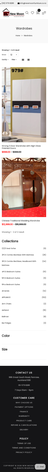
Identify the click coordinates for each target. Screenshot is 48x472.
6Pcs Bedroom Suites (11, 284)
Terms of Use (24, 443)
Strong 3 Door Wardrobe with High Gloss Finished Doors (21, 147)
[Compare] (30, 136)
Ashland (5, 310)
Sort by (4, 60)
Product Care (24, 420)
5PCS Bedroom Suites (11, 278)
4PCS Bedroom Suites (11, 271)
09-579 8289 (24, 385)
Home (18, 36)
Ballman (5, 316)
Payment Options (24, 407)
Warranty (24, 416)
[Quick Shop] (17, 136)
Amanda (5, 291)
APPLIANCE (6, 297)
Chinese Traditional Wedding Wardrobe (21, 221)
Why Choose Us (24, 402)
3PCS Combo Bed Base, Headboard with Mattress (19, 263)
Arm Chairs (6, 303)
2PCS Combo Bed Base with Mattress (18, 255)
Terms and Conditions (24, 447)
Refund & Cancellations (24, 425)
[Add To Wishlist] (23, 136)
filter (13, 60)
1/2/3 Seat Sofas (9, 248)
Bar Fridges (6, 323)
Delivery (24, 429)
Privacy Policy (24, 452)
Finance (24, 411)
